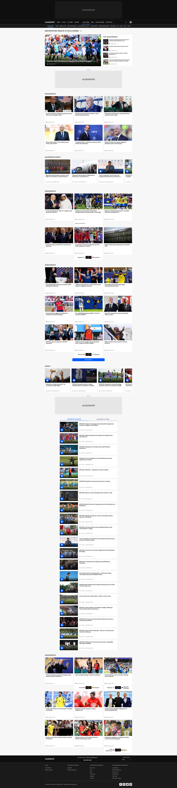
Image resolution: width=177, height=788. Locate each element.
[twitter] (124, 784)
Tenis (91, 769)
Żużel (91, 772)
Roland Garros (115, 772)
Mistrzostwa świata (116, 778)
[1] (84, 760)
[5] (91, 760)
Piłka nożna (92, 767)
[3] (87, 760)
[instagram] (130, 784)
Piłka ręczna (92, 774)
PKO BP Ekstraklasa (116, 769)
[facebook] (120, 784)
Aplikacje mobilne (49, 769)
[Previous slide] (45, 26)
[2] (86, 760)
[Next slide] (131, 26)
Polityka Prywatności (71, 769)
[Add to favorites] (80, 31)
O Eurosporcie (48, 767)
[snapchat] (127, 784)
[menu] (126, 22)
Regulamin (69, 767)
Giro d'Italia (114, 776)
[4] (89, 760)
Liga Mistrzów (115, 767)
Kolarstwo (92, 776)
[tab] (74, 419)
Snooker (92, 778)
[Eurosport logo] (50, 22)
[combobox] (126, 759)
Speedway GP (115, 774)
